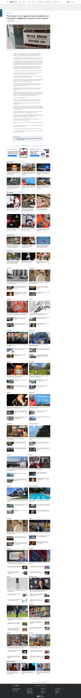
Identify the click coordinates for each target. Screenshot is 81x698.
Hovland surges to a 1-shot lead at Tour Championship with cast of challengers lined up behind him (16, 619)
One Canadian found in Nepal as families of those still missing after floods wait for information (13, 187)
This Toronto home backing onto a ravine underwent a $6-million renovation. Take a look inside (13, 262)
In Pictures (33, 1)
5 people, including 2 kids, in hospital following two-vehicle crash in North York (16, 283)
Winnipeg (8, 13)
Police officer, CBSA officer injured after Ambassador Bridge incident (21, 505)
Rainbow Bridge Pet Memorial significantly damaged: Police (42, 473)
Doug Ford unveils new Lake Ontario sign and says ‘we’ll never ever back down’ (28, 187)
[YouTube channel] (16, 685)
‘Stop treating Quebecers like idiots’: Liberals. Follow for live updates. (17, 345)
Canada (24, 1)
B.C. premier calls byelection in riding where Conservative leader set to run (43, 510)
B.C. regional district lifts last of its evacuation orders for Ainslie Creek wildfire (43, 287)
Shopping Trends (48, 1)
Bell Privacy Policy (29, 690)
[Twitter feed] (13, 685)
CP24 (42, 690)
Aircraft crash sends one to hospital (36, 469)
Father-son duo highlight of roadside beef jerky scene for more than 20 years (43, 349)
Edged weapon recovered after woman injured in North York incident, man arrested (20, 287)
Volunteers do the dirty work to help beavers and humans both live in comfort (20, 318)
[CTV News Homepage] (13, 1)
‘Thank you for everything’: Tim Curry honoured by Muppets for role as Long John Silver (13, 672)
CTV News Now (56, 1)
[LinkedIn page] (18, 685)
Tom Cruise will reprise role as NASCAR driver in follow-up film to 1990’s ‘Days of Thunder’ (39, 591)
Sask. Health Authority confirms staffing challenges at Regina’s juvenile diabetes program (21, 418)
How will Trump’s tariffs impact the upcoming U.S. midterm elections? (13, 209)
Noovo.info (57, 690)
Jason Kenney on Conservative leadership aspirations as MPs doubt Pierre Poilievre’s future (17, 563)
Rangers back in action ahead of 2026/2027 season (42, 411)
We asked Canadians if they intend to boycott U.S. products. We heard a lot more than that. (13, 173)
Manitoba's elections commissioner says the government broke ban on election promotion (29, 139)
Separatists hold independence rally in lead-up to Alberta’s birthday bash (38, 345)
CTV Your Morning (40, 1)
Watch (28, 1)
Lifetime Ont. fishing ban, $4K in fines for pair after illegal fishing (39, 439)
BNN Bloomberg (43, 691)
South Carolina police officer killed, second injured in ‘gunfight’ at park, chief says (43, 173)
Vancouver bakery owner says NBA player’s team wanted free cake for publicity (43, 672)
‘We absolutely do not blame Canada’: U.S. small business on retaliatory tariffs (28, 246)
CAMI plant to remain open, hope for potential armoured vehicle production (17, 470)
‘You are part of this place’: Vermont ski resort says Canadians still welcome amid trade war (38, 314)
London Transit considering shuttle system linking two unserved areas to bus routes (20, 480)
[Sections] (8, 2)
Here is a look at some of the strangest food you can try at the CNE (43, 262)
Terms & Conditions (30, 691)
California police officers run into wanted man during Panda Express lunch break (43, 187)
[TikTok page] (14, 685)
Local (20, 1)
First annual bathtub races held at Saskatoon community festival (15, 439)
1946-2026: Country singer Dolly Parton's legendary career (27, 262)
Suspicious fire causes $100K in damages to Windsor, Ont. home (17, 501)
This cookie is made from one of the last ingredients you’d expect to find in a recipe (28, 173)
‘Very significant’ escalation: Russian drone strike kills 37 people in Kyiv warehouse (43, 229)
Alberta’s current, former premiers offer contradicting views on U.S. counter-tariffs (43, 449)
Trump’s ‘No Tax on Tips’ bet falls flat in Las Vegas (38, 532)
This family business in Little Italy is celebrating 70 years (20, 355)
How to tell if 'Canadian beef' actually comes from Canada (42, 209)
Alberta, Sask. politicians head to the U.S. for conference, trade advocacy (20, 448)
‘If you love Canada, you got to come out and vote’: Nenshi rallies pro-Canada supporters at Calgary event (17, 314)
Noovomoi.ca (57, 691)
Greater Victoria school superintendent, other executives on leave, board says (43, 505)
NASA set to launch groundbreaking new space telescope (28, 229)
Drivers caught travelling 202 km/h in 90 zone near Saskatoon (13, 229)
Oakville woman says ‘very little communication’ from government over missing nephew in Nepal (28, 209)
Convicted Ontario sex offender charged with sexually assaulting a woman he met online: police (21, 543)
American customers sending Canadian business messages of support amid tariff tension (43, 246)
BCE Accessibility (15, 690)
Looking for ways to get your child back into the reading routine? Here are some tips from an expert (13, 246)
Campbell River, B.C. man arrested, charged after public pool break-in (39, 501)
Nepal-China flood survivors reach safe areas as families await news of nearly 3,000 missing (17, 647)
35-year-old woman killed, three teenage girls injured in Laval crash (21, 349)
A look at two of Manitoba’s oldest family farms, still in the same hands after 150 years (39, 376)
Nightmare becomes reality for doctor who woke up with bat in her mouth (28, 672)
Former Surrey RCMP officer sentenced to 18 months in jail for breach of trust (39, 283)
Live (61, 1)
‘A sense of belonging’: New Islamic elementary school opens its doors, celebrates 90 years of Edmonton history (43, 356)
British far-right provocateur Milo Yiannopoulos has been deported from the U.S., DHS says (43, 542)
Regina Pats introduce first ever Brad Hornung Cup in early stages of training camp (21, 412)
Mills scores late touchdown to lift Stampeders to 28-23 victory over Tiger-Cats (20, 324)
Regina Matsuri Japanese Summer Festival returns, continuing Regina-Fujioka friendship (16, 407)
